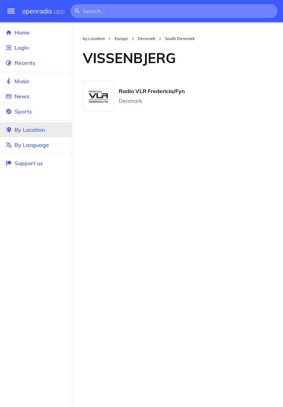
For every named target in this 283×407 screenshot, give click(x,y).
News (21, 96)
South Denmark (180, 38)
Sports (23, 111)
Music (21, 81)
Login (21, 47)
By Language (31, 144)
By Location (29, 129)
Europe (121, 38)
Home (22, 32)
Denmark (146, 38)
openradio (43, 11)
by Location (94, 38)
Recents (24, 62)
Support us (28, 163)
